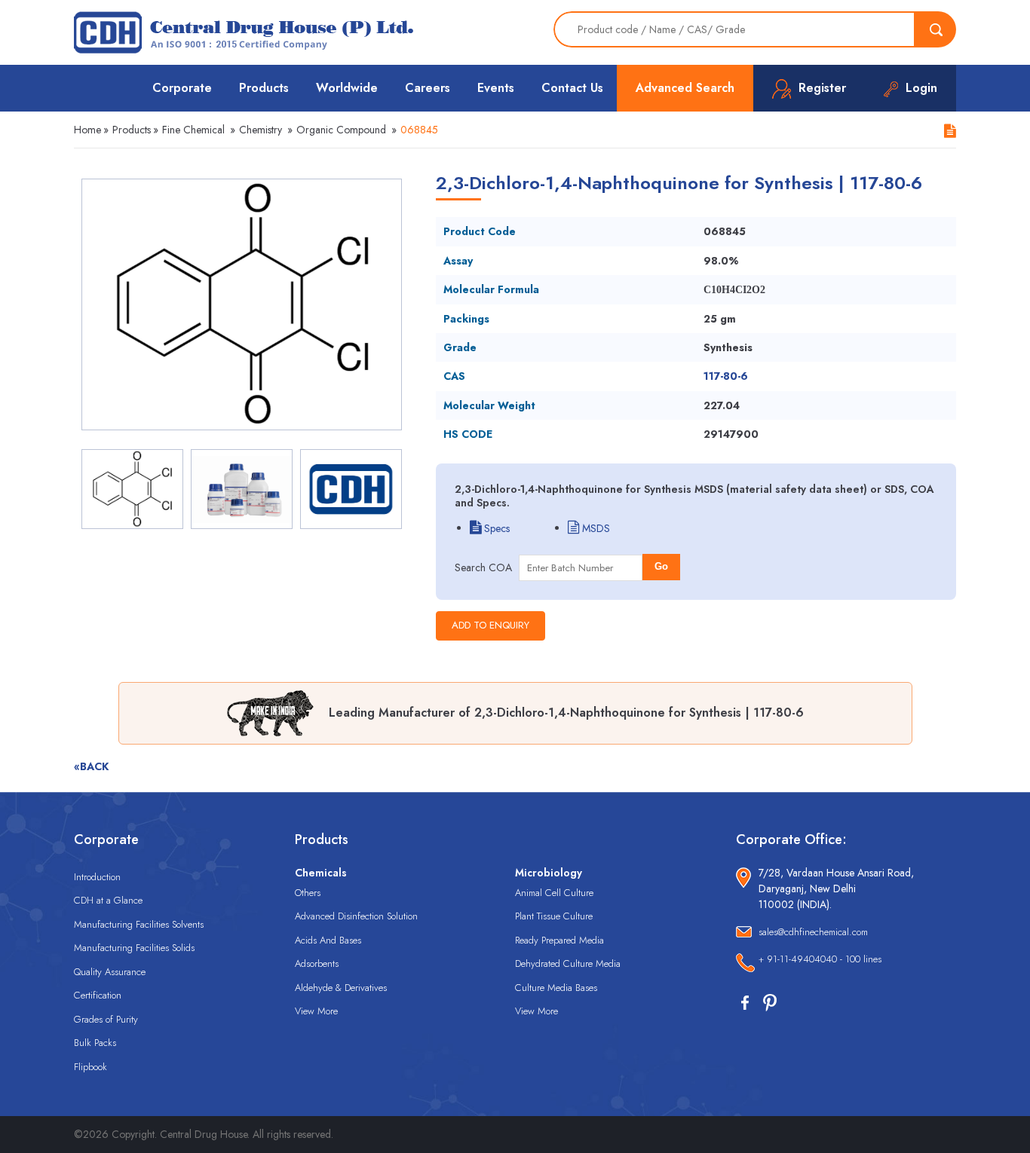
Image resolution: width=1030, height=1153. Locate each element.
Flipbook (90, 1067)
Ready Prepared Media (559, 940)
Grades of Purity (106, 1019)
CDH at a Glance (108, 900)
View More (316, 1011)
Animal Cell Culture (554, 892)
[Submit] (935, 29)
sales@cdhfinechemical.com (813, 932)
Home (87, 129)
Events (495, 87)
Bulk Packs (95, 1042)
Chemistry (260, 129)
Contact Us (572, 87)
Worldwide (347, 87)
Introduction (97, 877)
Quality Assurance (110, 972)
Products (264, 87)
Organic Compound (341, 129)
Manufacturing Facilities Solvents (139, 924)
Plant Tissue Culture (554, 916)
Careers (427, 87)
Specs (495, 528)
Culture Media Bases (556, 987)
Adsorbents (317, 963)
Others (307, 892)
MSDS (594, 528)
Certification (97, 995)
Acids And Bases (328, 940)
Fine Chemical (193, 129)
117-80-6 (726, 376)
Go (661, 566)
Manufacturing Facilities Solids (134, 947)
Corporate (182, 87)
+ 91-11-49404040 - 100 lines (820, 959)
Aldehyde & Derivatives (341, 987)
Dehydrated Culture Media (568, 963)
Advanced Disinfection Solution (356, 916)
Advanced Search (685, 87)
